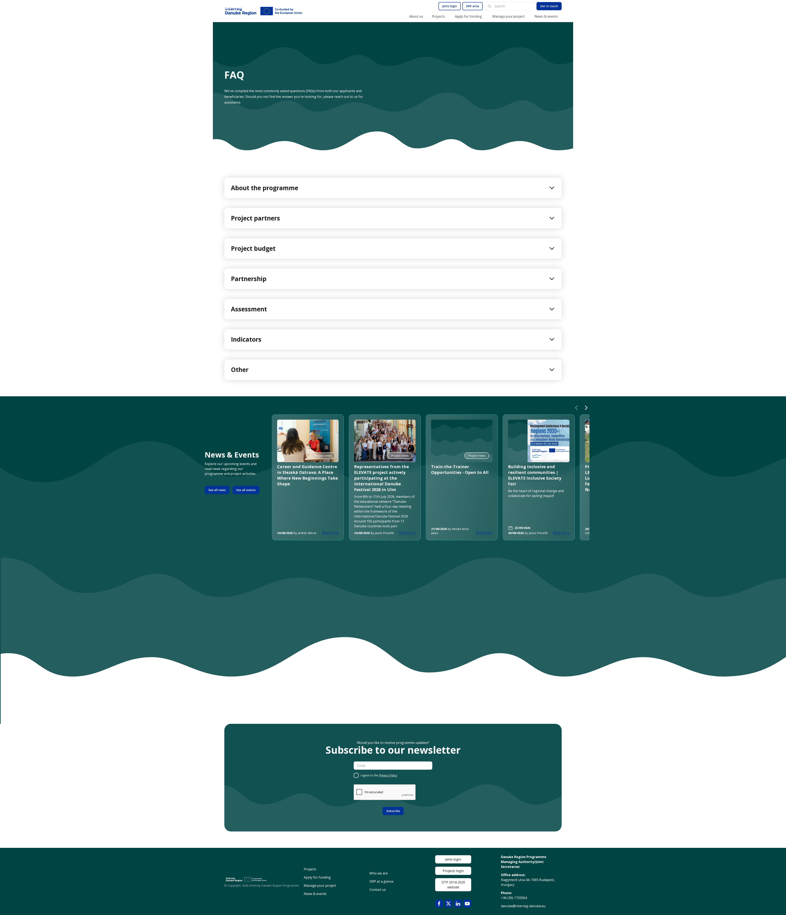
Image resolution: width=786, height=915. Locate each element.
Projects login (453, 871)
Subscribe (393, 811)
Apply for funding (468, 16)
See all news (217, 490)
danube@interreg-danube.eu (523, 906)
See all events (246, 490)
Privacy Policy (388, 775)
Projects (438, 16)
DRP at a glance (381, 881)
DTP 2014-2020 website (453, 884)
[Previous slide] (576, 407)
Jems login (449, 6)
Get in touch (549, 6)
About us (416, 16)
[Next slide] (586, 407)
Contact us (377, 889)
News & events (546, 16)
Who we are (378, 873)
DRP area (472, 6)
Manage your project (508, 16)
